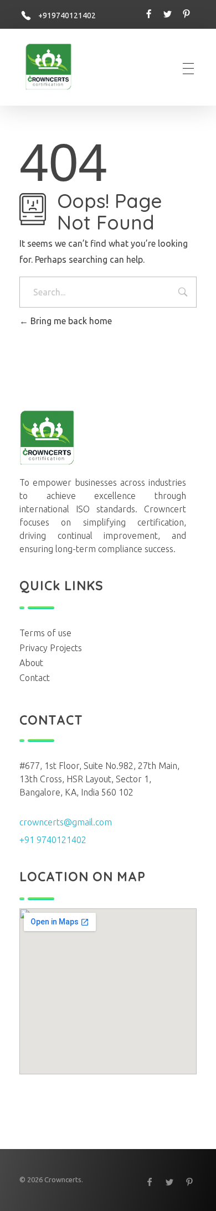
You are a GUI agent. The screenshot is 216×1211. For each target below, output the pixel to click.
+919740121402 (67, 15)
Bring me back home (70, 321)
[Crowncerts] (52, 66)
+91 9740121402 (52, 840)
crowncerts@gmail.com (65, 822)
